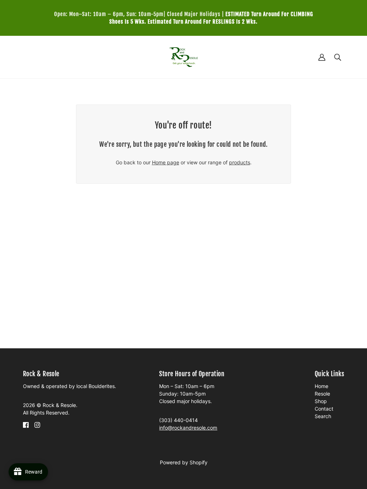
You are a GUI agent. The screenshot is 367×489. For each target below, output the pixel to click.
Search (323, 416)
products (239, 162)
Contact (324, 409)
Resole (322, 394)
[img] (26, 424)
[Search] (337, 57)
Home (321, 386)
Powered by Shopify (184, 462)
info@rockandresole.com (188, 428)
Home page (165, 162)
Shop (321, 401)
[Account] (321, 57)
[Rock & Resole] (184, 56)
